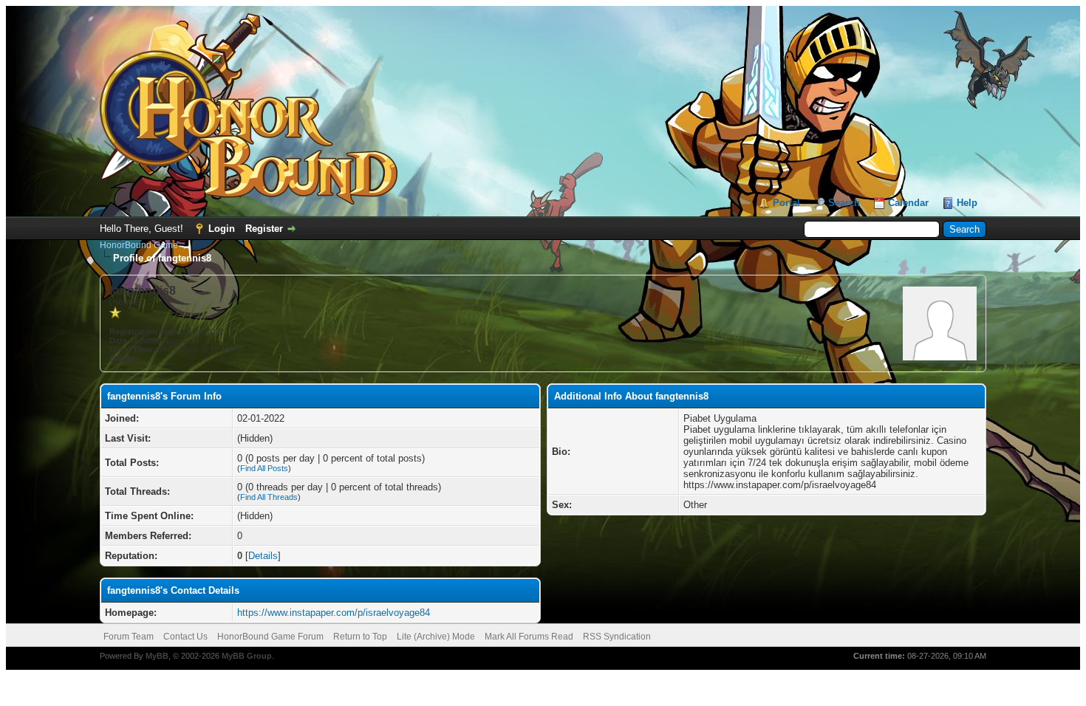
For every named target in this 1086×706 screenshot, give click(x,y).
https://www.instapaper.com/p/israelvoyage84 (333, 612)
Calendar (908, 202)
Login (221, 228)
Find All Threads (269, 497)
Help (967, 202)
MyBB (157, 655)
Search (844, 202)
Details (263, 555)
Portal (786, 202)
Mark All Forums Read (529, 636)
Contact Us (185, 636)
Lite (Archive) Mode (436, 636)
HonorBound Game (139, 245)
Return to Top (360, 636)
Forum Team (128, 636)
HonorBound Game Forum (270, 636)
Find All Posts (264, 468)
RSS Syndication (617, 636)
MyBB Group (247, 655)
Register (264, 228)
